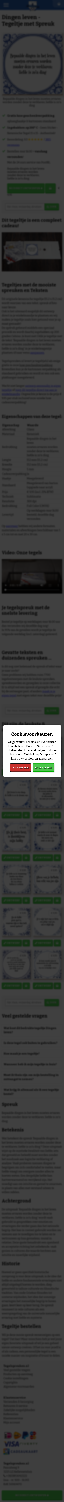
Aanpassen (20, 767)
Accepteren (43, 767)
